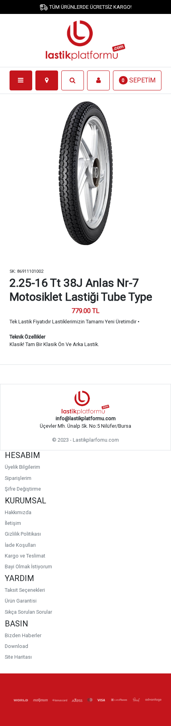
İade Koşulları (20, 545)
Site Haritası (18, 657)
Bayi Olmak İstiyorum (28, 566)
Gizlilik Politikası (23, 534)
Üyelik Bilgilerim (22, 467)
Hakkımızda (18, 512)
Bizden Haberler (23, 635)
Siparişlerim (18, 478)
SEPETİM (138, 80)
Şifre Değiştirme (23, 489)
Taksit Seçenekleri (25, 590)
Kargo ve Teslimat (25, 556)
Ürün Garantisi (21, 601)
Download (16, 646)
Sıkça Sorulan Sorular (28, 612)
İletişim (13, 523)
